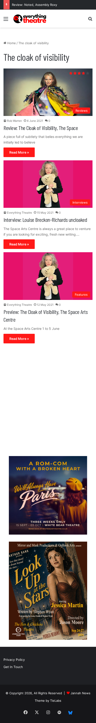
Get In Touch (13, 667)
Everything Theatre (19, 212)
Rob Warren (14, 120)
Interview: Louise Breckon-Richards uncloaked (45, 219)
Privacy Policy (14, 660)
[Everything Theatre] (30, 18)
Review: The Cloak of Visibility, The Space (40, 127)
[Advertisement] (48, 401)
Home (11, 43)
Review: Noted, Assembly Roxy (34, 5)
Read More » (19, 152)
